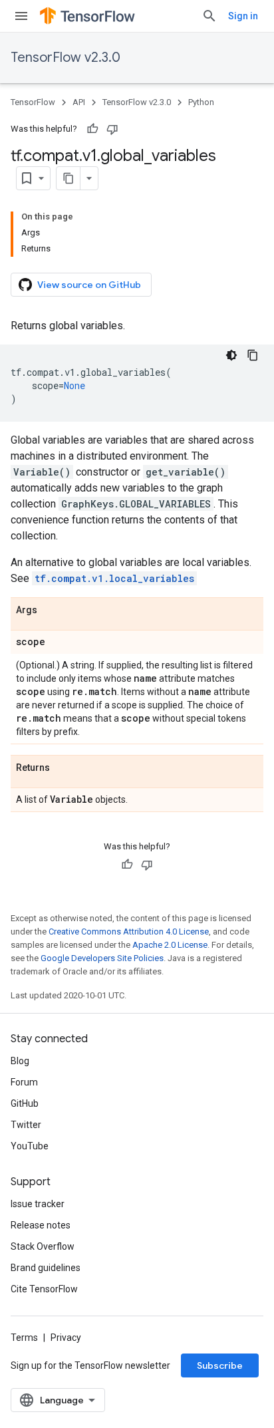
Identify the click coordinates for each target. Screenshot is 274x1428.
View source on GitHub (89, 285)
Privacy (66, 1337)
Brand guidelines (45, 1267)
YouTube (30, 1146)
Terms (24, 1337)
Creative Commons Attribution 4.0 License (129, 931)
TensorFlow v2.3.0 (65, 57)
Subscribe (220, 1365)
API (78, 102)
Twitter (26, 1124)
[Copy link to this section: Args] (50, 611)
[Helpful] (92, 129)
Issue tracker (38, 1204)
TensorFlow (33, 102)
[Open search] (209, 16)
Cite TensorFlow (44, 1289)
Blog (20, 1061)
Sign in (243, 16)
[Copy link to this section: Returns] (63, 768)
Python (201, 102)
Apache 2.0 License (169, 945)
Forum (24, 1082)
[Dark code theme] (231, 355)
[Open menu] (21, 16)
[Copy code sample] (252, 355)
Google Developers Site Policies (102, 958)
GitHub (25, 1103)
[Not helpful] (112, 129)
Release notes (40, 1225)
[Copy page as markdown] (68, 178)
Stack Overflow (42, 1246)
